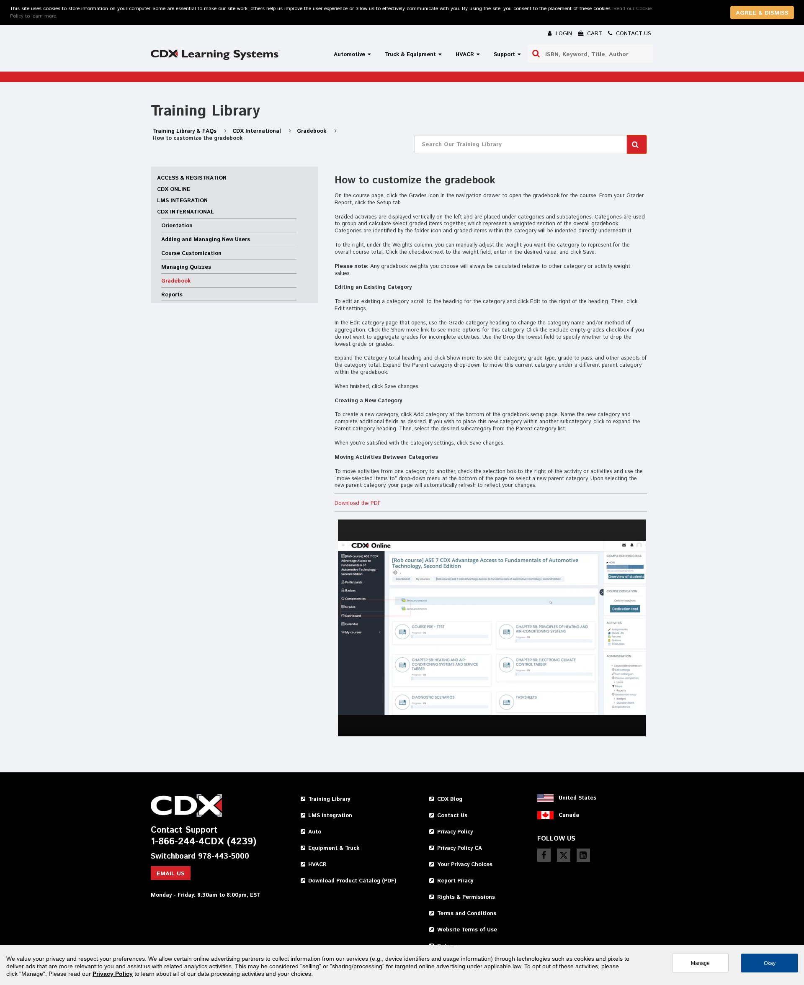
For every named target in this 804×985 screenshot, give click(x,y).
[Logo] (215, 54)
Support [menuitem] (504, 55)
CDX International (257, 131)
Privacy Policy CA (459, 848)
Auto (314, 832)
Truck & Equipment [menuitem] (410, 55)
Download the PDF (358, 503)
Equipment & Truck (333, 848)
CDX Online (173, 189)
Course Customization (191, 253)
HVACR (317, 865)
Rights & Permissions (466, 897)
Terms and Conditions (466, 914)
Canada (569, 815)
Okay (770, 963)
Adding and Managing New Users (205, 240)
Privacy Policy (455, 832)
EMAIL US (171, 873)
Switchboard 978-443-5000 (200, 857)
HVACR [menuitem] (465, 55)
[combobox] (590, 53)
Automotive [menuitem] (349, 55)
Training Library (329, 799)
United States (577, 798)
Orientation (177, 226)
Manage (700, 963)
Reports (172, 295)
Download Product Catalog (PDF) (352, 881)
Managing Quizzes (186, 267)
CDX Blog (449, 799)
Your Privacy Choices (464, 865)
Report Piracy (455, 881)
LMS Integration (182, 201)
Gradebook (312, 131)
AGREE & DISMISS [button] (762, 13)
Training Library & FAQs (185, 131)
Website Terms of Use (467, 930)
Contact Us (452, 816)
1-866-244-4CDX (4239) (203, 842)
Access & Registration (192, 178)
